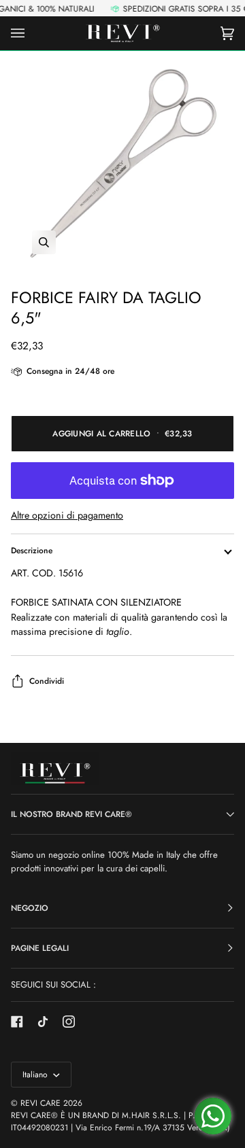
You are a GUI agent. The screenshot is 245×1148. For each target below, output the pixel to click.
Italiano (36, 1074)
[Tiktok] (43, 1021)
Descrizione (31, 550)
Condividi (46, 681)
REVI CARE (40, 1103)
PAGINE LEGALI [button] (40, 948)
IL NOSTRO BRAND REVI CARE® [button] (71, 814)
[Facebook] (17, 1021)
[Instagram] (69, 1021)
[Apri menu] (31, 33)
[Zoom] (122, 164)
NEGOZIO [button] (29, 908)
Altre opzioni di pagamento (67, 515)
